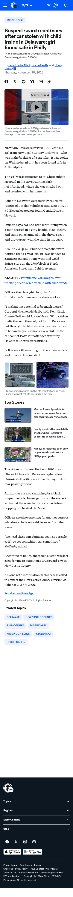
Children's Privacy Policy (15, 869)
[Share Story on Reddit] (23, 81)
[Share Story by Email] (41, 81)
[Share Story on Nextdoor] (32, 81)
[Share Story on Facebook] (6, 81)
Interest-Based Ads (28, 872)
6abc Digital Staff (19, 65)
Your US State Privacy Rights (45, 869)
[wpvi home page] (8, 788)
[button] (5, 5)
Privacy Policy (10, 865)
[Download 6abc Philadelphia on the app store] (12, 852)
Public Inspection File (52, 872)
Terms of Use (9, 872)
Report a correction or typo (19, 593)
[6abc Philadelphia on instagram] (25, 842)
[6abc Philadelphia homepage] (14, 5)
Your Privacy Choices (30, 865)
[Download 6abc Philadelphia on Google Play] (32, 852)
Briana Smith (39, 65)
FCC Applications (12, 876)
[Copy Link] (49, 81)
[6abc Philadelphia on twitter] (16, 842)
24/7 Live (26, 5)
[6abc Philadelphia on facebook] (7, 842)
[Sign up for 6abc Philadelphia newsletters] (34, 842)
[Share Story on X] (15, 81)
